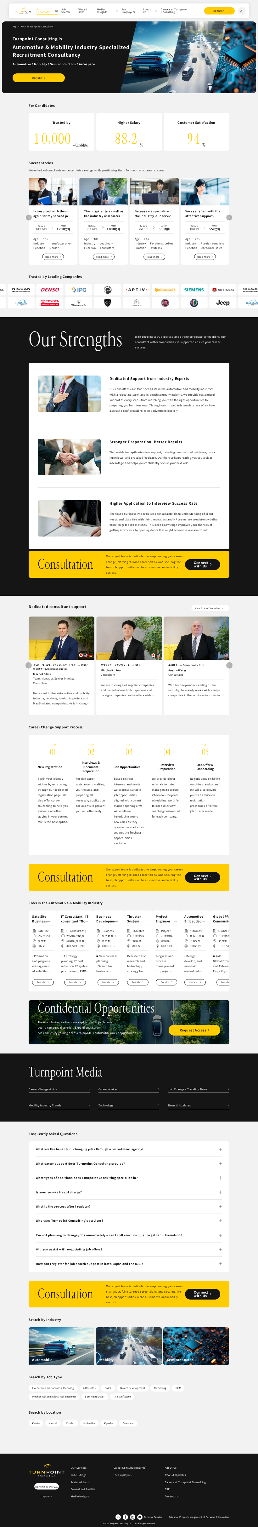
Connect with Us (201, 564)
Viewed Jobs (82, 11)
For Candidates (43, 11)
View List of (209, 608)
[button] (229, 217)
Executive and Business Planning (53, 1388)
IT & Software (122, 1396)
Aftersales (89, 1388)
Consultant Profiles (83, 1489)
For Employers (128, 11)
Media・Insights (102, 11)
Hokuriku (89, 1423)
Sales (108, 1388)
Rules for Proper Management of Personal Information (199, 1516)
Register (218, 10)
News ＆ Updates (181, 1105)
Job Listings (79, 1475)
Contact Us (172, 1496)
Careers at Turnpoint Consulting (174, 11)
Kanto (36, 1423)
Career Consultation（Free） (130, 1467)
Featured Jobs (80, 1482)
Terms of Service (153, 1516)
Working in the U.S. (46, 1486)
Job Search (65, 11)
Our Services (79, 1467)
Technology (106, 1105)
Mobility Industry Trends (45, 1105)
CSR (167, 1489)
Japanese (46, 1496)
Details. (41, 982)
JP (242, 10)
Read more (51, 256)
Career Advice (107, 1089)
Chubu (70, 1423)
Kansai (53, 1423)
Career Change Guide (43, 1089)
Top (14, 26)
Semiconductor (94, 1396)
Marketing (160, 1388)
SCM (178, 1388)
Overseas (128, 1423)
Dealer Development (132, 1388)
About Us (147, 11)
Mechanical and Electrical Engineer (54, 1396)
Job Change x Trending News (187, 1089)
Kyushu (109, 1423)
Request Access (193, 1030)
